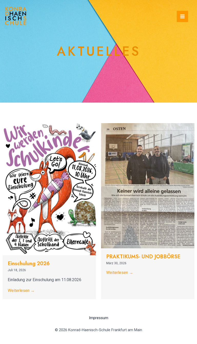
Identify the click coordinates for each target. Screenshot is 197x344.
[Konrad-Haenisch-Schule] (15, 16)
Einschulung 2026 (29, 263)
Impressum (98, 318)
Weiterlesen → (21, 290)
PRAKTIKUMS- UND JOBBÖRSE (143, 256)
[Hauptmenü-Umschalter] (182, 16)
